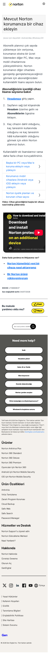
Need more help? (23, 340)
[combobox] (23, 326)
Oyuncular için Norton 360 (14, 467)
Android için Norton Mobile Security (18, 472)
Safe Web (6, 508)
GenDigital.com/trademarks (34, 432)
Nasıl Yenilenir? (8, 540)
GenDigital (6, 568)
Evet (39, 304)
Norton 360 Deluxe (10, 458)
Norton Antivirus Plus (11, 448)
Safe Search (7, 513)
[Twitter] (4, 585)
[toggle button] (4, 4)
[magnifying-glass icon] (33, 326)
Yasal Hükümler (10, 596)
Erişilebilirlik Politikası (13, 615)
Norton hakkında (9, 554)
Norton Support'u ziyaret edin (15, 531)
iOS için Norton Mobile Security (16, 476)
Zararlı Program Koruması (13, 499)
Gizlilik (6, 606)
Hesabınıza (14, 98)
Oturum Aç (6, 563)
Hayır (39, 310)
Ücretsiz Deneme (10, 558)
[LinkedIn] (17, 585)
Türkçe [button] (42, 585)
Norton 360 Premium (11, 462)
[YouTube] (31, 585)
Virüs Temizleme (9, 494)
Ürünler (7, 442)
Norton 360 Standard (11, 453)
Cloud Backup (8, 504)
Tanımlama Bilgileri (12, 610)
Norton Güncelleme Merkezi (15, 536)
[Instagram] (11, 585)
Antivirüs (6, 490)
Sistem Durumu (10, 625)
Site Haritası (8, 620)
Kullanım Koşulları (11, 601)
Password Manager (10, 518)
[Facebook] (24, 585)
